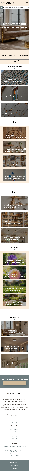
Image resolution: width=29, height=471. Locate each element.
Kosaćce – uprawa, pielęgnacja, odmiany (14, 50)
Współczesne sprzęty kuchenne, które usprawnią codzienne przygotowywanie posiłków (13, 206)
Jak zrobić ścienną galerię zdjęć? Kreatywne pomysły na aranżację (15, 164)
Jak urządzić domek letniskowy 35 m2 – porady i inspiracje (14, 447)
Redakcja (14, 420)
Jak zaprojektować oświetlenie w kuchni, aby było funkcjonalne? (14, 364)
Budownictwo (14, 66)
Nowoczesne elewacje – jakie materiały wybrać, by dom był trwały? (14, 113)
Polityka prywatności (14, 462)
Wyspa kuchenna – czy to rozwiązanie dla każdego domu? (14, 238)
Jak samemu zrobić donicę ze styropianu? (14, 450)
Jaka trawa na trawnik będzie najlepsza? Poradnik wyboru (14, 61)
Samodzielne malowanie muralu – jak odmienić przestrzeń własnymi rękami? (16, 178)
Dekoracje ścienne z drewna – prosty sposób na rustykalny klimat (15, 136)
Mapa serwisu (14, 465)
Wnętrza (14, 317)
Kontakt (14, 422)
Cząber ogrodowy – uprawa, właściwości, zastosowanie (14, 303)
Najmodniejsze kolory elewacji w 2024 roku (13, 97)
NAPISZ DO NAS (14, 383)
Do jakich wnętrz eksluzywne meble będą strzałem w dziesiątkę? (14, 25)
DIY (14, 122)
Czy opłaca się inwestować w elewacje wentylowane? (14, 81)
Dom (14, 192)
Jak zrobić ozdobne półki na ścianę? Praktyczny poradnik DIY (16, 150)
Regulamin (14, 468)
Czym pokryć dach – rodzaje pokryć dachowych (14, 454)
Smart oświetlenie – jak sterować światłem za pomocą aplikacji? (13, 348)
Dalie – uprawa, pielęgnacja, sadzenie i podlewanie (14, 55)
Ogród (14, 247)
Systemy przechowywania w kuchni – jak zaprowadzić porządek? (14, 222)
